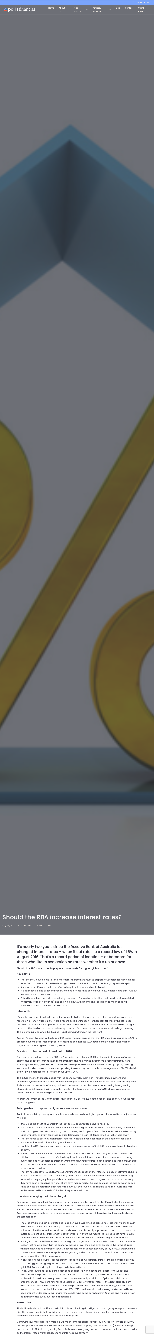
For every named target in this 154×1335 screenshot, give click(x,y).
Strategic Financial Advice (35, 926)
